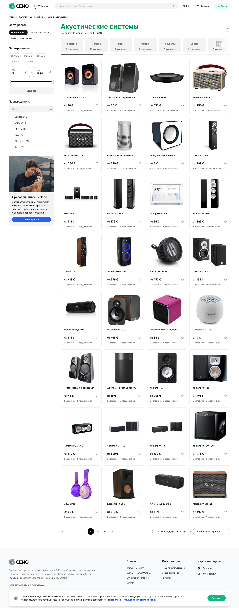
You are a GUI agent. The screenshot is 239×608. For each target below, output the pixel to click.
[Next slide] (223, 45)
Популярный (18, 32)
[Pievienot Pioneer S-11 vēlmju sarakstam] (96, 221)
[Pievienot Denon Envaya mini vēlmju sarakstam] (96, 338)
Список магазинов (170, 572)
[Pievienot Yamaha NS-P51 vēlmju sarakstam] (182, 454)
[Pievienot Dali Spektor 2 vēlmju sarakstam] (225, 279)
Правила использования (173, 567)
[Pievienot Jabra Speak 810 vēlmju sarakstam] (182, 105)
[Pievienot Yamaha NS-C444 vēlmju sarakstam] (96, 454)
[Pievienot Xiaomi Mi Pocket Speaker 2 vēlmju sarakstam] (139, 396)
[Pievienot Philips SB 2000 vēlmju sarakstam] (182, 279)
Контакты (166, 577)
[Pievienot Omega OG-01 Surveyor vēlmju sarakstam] (182, 163)
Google (83, 573)
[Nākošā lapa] (112, 531)
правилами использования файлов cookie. (132, 599)
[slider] (10, 81)
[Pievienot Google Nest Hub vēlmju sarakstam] (182, 221)
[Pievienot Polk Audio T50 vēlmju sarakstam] (139, 221)
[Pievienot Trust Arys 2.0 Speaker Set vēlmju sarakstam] (139, 105)
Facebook (14, 577)
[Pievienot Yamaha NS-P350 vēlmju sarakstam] (139, 454)
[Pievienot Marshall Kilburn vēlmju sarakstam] (225, 105)
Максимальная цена (21, 38)
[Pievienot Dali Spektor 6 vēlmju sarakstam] (225, 163)
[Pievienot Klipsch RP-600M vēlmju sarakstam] (139, 512)
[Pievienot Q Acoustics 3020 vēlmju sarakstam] (139, 338)
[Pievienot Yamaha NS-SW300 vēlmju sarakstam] (225, 454)
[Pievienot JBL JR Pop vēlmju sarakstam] (96, 512)
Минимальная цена (41, 32)
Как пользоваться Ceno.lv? (139, 572)
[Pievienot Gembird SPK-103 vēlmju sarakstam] (225, 338)
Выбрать (31, 90)
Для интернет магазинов (138, 577)
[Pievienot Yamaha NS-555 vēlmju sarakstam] (225, 221)
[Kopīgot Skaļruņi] (227, 29)
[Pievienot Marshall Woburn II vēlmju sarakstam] (225, 512)
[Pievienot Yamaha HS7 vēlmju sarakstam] (182, 396)
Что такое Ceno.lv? (135, 567)
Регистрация (31, 219)
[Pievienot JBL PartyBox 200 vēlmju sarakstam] (139, 279)
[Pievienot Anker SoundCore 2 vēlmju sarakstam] (182, 512)
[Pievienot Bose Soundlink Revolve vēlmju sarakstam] (139, 163)
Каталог (130, 582)
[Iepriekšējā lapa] (62, 531)
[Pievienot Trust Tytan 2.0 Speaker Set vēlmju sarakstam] (96, 396)
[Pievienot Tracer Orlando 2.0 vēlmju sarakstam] (96, 105)
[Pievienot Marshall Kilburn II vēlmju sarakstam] (96, 163)
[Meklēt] (174, 6)
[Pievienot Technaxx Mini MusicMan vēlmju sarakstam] (182, 338)
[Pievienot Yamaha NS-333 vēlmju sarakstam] (225, 396)
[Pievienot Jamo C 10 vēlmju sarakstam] (96, 279)
